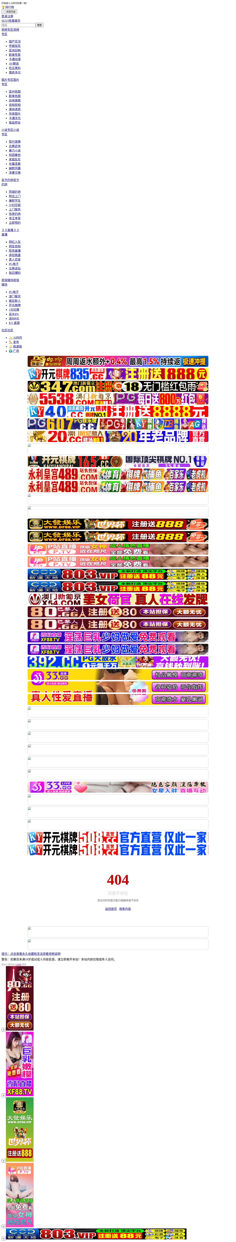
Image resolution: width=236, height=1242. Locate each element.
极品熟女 (15, 122)
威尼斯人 (15, 300)
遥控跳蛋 (15, 255)
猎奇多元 (15, 72)
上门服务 (15, 209)
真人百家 (15, 259)
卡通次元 (15, 118)
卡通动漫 (15, 59)
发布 (14, 342)
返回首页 (111, 909)
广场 (14, 350)
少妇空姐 (15, 205)
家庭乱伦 (15, 159)
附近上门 (15, 196)
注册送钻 (15, 268)
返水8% (14, 314)
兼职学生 (15, 200)
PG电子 (14, 264)
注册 (10, 16)
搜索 (39, 25)
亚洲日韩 (15, 50)
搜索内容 (125, 909)
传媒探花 (15, 46)
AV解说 (14, 63)
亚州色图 (15, 91)
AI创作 (15, 337)
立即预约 (15, 222)
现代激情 (15, 141)
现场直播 (15, 250)
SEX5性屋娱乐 (10, 20)
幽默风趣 (15, 168)
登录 (4, 16)
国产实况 (15, 41)
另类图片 (15, 113)
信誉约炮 (15, 213)
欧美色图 (15, 96)
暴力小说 (15, 150)
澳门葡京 (15, 296)
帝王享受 (15, 218)
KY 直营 (14, 322)
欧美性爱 (15, 54)
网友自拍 (15, 246)
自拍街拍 (15, 104)
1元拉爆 (14, 309)
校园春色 (15, 155)
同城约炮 (15, 191)
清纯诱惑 (15, 109)
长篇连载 (15, 163)
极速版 (15, 346)
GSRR (18, 964)
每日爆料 (15, 272)
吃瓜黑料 (15, 68)
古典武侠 (15, 146)
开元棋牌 (15, 305)
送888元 (14, 318)
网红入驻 (15, 241)
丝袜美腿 (15, 100)
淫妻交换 (15, 172)
